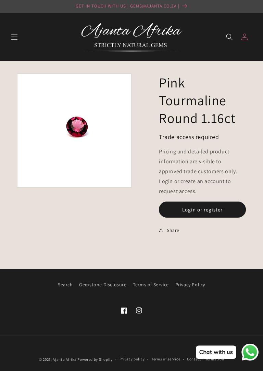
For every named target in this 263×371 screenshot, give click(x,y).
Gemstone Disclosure (102, 284)
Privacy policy (132, 359)
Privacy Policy (190, 284)
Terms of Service (151, 284)
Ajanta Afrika (64, 359)
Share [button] (173, 230)
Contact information (205, 359)
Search (65, 284)
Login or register (202, 209)
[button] (14, 36)
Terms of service (165, 359)
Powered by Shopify (95, 359)
